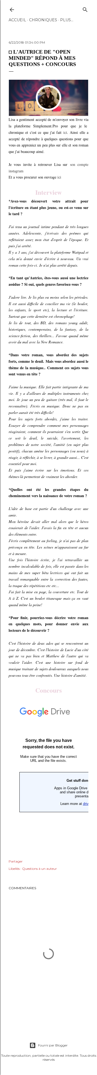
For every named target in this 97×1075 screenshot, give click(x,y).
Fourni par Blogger (53, 1045)
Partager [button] (16, 861)
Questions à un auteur (39, 869)
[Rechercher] (85, 8)
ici (65, 132)
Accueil (17, 20)
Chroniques (43, 20)
